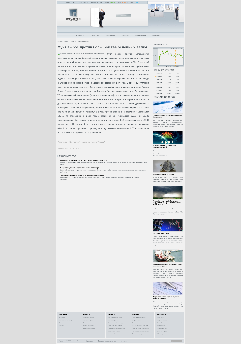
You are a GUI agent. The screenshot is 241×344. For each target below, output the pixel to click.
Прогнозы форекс (113, 320)
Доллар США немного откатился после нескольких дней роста (83, 160)
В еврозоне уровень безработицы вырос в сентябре (79, 168)
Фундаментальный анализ (140, 325)
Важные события (88, 317)
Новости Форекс (88, 320)
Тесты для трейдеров (138, 333)
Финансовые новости (89, 322)
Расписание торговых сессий (116, 328)
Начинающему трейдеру (139, 317)
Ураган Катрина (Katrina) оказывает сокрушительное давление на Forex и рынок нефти (167, 202)
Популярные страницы (65, 320)
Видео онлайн (136, 320)
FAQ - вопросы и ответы (164, 333)
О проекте (80, 35)
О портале (62, 317)
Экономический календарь (116, 322)
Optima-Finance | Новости (73, 14)
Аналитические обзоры (115, 317)
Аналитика (110, 35)
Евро (119, 2)
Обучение (156, 35)
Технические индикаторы (139, 322)
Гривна (131, 2)
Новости (95, 35)
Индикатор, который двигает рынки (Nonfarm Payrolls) (166, 298)
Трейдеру (125, 35)
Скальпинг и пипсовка (161, 233)
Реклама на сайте (64, 322)
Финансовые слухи (89, 328)
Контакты (61, 325)
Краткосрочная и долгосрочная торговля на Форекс (164, 146)
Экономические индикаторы (140, 328)
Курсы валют (160, 317)
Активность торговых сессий (140, 331)
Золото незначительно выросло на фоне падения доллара (82, 175)
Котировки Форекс (113, 333)
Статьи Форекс (161, 322)
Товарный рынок (162, 320)
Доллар (107, 2)
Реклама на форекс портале (107, 341)
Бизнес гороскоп (162, 328)
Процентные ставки (114, 331)
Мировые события (88, 325)
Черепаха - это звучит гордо (163, 174)
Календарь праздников (115, 325)
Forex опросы (161, 325)
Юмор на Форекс (162, 331)
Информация (140, 35)
